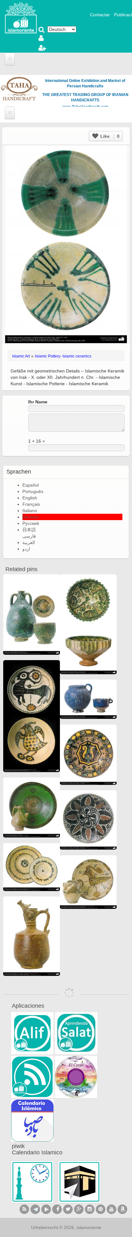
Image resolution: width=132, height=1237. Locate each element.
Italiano (29, 510)
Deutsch (30, 516)
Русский (30, 523)
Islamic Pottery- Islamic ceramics (63, 356)
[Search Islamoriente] (41, 30)
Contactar (100, 14)
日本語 (29, 529)
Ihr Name (37, 401)
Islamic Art (21, 356)
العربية (28, 542)
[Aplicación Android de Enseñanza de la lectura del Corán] (32, 1033)
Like (109, 136)
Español (30, 485)
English (29, 497)
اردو (26, 548)
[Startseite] (21, 17)
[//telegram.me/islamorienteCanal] (35, 1209)
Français (31, 504)
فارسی (29, 536)
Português (32, 491)
